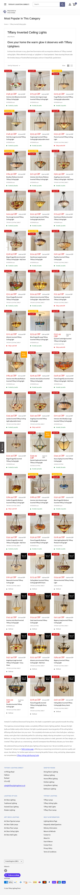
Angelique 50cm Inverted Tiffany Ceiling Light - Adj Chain (63, 178)
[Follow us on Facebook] (5, 870)
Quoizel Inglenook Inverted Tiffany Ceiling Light (38, 461)
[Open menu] (5, 4)
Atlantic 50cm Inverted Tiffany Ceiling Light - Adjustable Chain (40, 298)
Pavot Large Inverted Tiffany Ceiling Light (15, 218)
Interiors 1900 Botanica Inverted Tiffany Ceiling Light (16, 98)
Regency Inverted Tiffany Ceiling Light (61, 662)
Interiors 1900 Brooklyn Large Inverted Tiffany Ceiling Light (63, 420)
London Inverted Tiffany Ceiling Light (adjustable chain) (16, 420)
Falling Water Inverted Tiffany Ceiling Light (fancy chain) (63, 704)
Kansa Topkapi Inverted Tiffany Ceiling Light (63, 460)
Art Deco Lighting (9, 800)
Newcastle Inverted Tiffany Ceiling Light (14, 582)
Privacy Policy (48, 848)
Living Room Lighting (51, 785)
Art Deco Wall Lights (10, 835)
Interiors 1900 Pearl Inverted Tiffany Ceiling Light (15, 622)
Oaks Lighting (58, 545)
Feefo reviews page (27, 749)
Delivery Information (50, 828)
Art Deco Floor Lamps (11, 828)
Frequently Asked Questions (52, 824)
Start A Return (48, 841)
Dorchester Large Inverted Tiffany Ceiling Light (62, 298)
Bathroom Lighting (50, 789)
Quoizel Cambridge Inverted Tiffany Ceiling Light (62, 340)
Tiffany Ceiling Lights (50, 803)
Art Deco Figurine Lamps (12, 821)
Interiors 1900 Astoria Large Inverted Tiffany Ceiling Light (39, 501)
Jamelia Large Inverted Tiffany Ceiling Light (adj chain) (39, 218)
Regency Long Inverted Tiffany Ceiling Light (63, 622)
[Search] (62, 4)
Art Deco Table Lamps (11, 824)
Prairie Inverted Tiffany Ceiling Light (63, 138)
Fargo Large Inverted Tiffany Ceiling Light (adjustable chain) (39, 138)
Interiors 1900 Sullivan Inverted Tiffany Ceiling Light (39, 380)
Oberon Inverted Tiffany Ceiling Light (63, 582)
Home (6, 24)
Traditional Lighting (10, 803)
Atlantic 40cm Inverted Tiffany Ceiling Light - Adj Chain (39, 662)
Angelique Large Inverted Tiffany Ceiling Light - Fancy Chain (14, 663)
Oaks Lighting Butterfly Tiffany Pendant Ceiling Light (63, 541)
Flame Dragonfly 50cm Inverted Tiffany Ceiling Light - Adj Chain (63, 380)
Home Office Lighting (51, 779)
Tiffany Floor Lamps (50, 810)
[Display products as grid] (68, 66)
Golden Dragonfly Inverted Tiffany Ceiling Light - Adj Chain (16, 541)
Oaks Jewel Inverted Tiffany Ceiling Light (38, 622)
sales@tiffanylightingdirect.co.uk (14, 785)
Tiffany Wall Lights (50, 807)
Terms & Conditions (50, 852)
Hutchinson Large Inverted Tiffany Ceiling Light (38, 258)
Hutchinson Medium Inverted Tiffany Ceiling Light (63, 218)
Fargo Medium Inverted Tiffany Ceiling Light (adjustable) (63, 98)
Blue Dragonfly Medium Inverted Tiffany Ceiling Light (63, 501)
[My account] (70, 4)
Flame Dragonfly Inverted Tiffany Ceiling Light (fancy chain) (38, 705)
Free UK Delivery (15, 11)
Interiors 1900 (10, 102)
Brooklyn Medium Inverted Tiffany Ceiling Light (14, 178)
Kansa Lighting (58, 464)
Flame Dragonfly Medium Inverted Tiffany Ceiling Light (39, 541)
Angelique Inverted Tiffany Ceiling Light (38, 420)
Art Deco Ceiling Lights (11, 831)
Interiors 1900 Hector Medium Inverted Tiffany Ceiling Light (39, 178)
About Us (47, 838)
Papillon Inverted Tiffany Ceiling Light (61, 258)
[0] (74, 4)
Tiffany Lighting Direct (61, 142)
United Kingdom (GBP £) (12, 861)
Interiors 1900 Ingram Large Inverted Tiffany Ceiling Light (39, 98)
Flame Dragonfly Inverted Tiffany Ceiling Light (14, 298)
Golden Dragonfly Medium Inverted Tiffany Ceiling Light (15, 501)
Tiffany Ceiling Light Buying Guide (28, 755)
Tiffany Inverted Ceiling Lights (18, 24)
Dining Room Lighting (51, 772)
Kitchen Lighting (49, 782)
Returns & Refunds (50, 831)
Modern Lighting (9, 810)
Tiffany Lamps (48, 800)
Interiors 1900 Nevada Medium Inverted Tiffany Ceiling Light (15, 380)
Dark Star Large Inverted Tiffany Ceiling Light (16, 138)
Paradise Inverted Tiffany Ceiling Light (14, 706)
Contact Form (48, 845)
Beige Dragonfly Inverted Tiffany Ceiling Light (14, 460)
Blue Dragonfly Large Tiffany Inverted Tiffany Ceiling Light (39, 338)
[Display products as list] (72, 66)
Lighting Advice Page (50, 821)
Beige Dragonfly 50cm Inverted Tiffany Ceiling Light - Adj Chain (16, 258)
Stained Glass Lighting (11, 807)
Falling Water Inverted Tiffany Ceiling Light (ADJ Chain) (39, 582)
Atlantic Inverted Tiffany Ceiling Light (14, 338)
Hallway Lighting (49, 775)
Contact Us (47, 835)
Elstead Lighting (59, 344)
